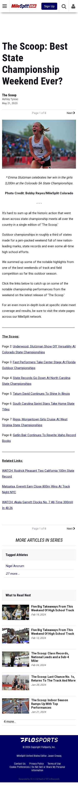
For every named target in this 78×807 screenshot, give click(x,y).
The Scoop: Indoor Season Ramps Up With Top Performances (49, 703)
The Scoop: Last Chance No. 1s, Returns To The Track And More (53, 678)
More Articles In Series (39, 540)
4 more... (10, 722)
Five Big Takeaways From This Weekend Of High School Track (52, 608)
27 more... (13, 573)
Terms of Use (54, 763)
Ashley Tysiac (10, 99)
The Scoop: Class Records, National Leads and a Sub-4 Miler (50, 657)
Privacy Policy (36, 763)
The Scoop (9, 95)
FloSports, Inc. (48, 747)
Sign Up (49, 6)
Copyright (36, 747)
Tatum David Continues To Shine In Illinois (41, 394)
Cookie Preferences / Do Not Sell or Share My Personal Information (37, 769)
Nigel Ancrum (15, 566)
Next (70, 113)
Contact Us (19, 763)
